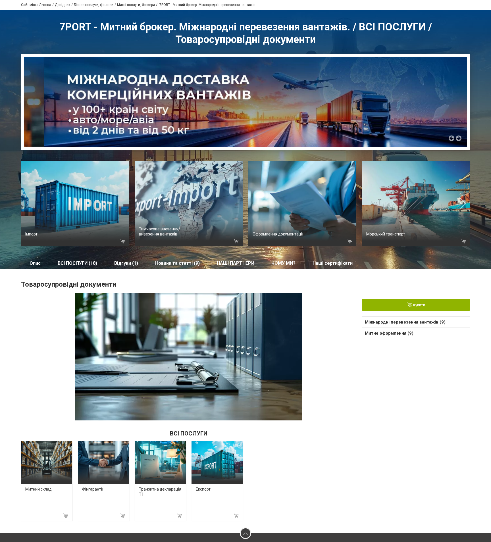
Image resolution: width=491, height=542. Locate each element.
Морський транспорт (385, 234)
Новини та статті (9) (177, 263)
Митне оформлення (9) (389, 333)
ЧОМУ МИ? (283, 263)
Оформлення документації (278, 234)
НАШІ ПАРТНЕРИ (235, 263)
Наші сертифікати (333, 263)
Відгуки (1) (126, 263)
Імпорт (31, 234)
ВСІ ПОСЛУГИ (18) (77, 263)
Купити (418, 305)
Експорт (203, 489)
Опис (35, 263)
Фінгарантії (92, 489)
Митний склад (38, 489)
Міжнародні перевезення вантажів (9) (405, 322)
